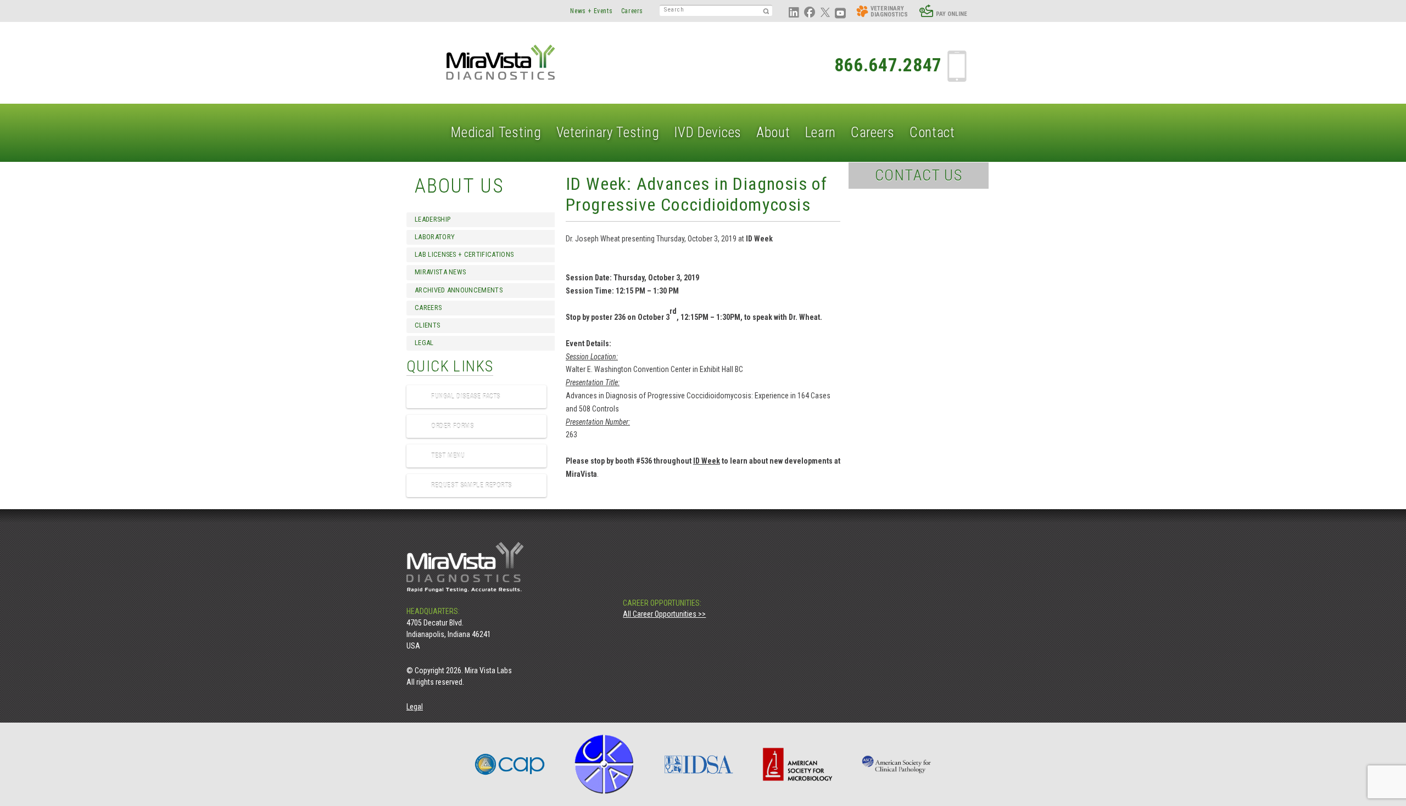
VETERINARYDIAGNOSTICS (889, 11)
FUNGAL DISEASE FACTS (465, 397)
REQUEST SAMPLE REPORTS (471, 485)
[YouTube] (707, 588)
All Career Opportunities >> (664, 614)
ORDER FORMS (452, 426)
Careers (632, 11)
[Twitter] (681, 588)
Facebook (809, 13)
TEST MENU (448, 456)
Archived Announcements (459, 290)
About (773, 132)
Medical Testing (496, 132)
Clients (427, 325)
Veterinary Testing (608, 132)
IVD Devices (707, 132)
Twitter (824, 13)
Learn (820, 132)
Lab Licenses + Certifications (464, 254)
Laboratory (435, 237)
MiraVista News (440, 272)
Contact (932, 132)
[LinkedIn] (631, 588)
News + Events (591, 11)
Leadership (432, 219)
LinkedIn (794, 13)
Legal (424, 343)
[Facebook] (656, 588)
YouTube (840, 13)
